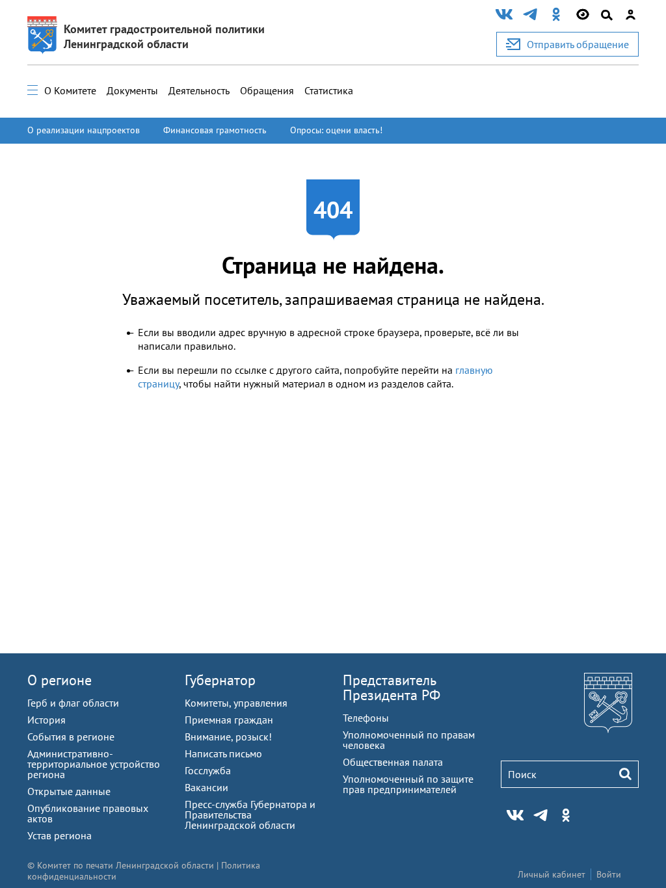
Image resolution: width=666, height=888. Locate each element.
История (46, 719)
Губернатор (220, 680)
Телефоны (366, 717)
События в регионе (70, 736)
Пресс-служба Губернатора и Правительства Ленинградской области (250, 814)
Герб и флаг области (73, 702)
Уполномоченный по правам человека (409, 739)
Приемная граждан (229, 719)
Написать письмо (223, 753)
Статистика (328, 90)
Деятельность (199, 90)
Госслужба (208, 770)
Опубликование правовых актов (87, 813)
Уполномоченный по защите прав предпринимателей (408, 784)
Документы (132, 90)
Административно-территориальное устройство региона (93, 764)
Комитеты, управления (236, 702)
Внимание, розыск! (228, 736)
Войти (608, 874)
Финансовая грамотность (215, 130)
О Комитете (70, 90)
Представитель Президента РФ (391, 687)
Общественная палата (393, 761)
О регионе (59, 680)
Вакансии (206, 787)
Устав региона (59, 835)
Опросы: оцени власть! (336, 130)
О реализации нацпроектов (83, 130)
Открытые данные (69, 791)
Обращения (267, 90)
